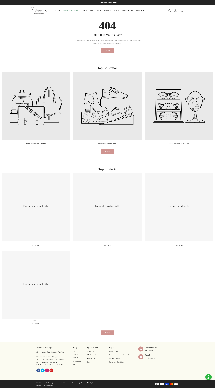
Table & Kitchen (75, 356)
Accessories (77, 361)
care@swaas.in (150, 358)
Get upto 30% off (107, 2)
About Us (90, 351)
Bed (74, 351)
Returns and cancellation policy (120, 355)
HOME (107, 50)
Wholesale (76, 365)
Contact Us (91, 358)
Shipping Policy (114, 358)
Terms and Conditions (116, 362)
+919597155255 (150, 350)
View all (107, 151)
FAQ (89, 362)
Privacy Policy (114, 351)
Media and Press (93, 355)
